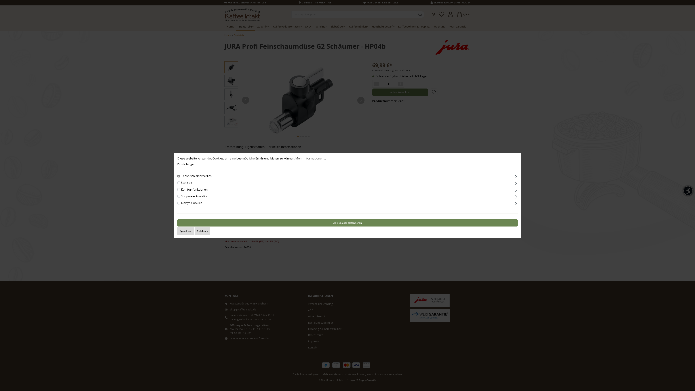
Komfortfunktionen (194, 190)
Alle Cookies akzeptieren (347, 223)
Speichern (185, 231)
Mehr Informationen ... (310, 158)
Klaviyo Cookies (191, 203)
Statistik (186, 183)
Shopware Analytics (194, 196)
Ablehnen (202, 231)
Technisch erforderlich (196, 176)
